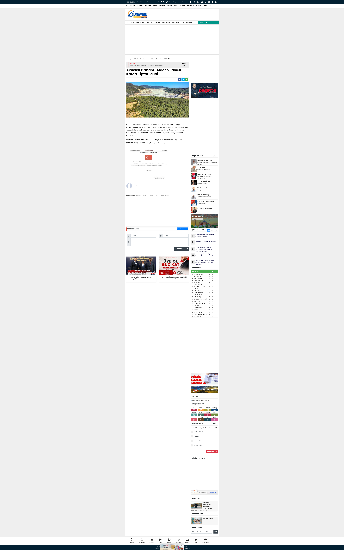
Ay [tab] (216, 230)
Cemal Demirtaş (203, 181)
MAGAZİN (162, 6)
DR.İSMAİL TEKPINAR (204, 208)
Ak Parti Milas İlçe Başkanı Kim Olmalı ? (204, 428)
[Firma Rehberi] (202, 1)
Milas (135, 127)
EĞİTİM (169, 6)
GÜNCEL (132, 6)
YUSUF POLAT (202, 188)
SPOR (155, 6)
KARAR (162, 196)
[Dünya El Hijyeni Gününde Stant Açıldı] (196, 521)
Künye (195, 542)
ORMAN (145, 196)
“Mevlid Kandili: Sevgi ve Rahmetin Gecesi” (207, 163)
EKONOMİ (140, 6)
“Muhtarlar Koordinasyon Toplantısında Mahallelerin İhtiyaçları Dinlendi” (202, 249)
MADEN (151, 196)
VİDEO (205, 6)
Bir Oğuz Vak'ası (202, 183)
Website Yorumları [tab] (182, 229)
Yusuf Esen (198, 445)
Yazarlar (169, 542)
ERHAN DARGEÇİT (203, 195)
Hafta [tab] (212, 230)
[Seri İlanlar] (205, 1)
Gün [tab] (208, 230)
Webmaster (205, 542)
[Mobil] (191, 1)
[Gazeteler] (208, 1)
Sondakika (142, 542)
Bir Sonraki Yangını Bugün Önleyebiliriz (204, 177)
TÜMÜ (214, 156)
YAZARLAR (190, 6)
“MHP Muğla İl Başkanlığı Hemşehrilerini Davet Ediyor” (202, 255)
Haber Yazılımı (185, 548)
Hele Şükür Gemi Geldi (203, 169)
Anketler (178, 542)
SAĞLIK (182, 6)
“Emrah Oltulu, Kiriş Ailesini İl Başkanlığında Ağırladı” (157, 2)
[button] (210, 5)
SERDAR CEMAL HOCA (205, 161)
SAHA (156, 196)
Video (160, 542)
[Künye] (212, 1)
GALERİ (198, 6)
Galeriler (151, 542)
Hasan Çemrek (199, 441)
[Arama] (194, 1)
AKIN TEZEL (201, 167)
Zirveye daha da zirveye (204, 190)
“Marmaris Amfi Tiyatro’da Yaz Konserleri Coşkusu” (203, 236)
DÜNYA (176, 6)
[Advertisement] (185, 14)
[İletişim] (198, 1)
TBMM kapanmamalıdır (204, 197)
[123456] (204, 474)
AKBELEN (138, 196)
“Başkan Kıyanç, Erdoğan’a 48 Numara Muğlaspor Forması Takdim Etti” (203, 262)
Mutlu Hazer (198, 432)
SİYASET (148, 6)
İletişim (187, 542)
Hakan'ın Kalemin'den (205, 202)
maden (141, 130)
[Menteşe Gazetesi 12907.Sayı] (200, 400)
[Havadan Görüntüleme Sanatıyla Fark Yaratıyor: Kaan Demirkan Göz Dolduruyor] (196, 505)
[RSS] (216, 1)
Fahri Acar (198, 436)
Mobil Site (131, 542)
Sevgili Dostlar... (201, 203)
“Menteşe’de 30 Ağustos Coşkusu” (204, 242)
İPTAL (167, 196)
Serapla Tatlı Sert (204, 174)
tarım (186, 127)
